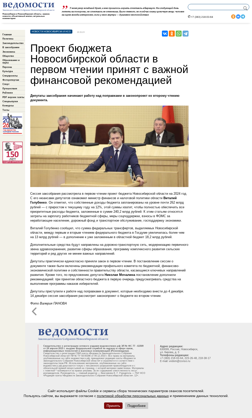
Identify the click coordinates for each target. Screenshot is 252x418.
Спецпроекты (10, 76)
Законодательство (13, 43)
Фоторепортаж (10, 80)
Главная (7, 34)
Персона (7, 67)
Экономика (8, 52)
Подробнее (136, 406)
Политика (7, 39)
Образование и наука (11, 61)
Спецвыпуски (10, 101)
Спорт (5, 84)
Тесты (5, 110)
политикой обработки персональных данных (133, 396)
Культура (7, 71)
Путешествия (9, 88)
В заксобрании (10, 47)
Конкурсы (8, 105)
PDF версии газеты (13, 97)
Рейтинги (7, 93)
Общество (8, 56)
